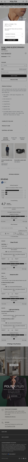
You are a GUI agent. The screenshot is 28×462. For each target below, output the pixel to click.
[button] (23, 18)
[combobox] (14, 34)
